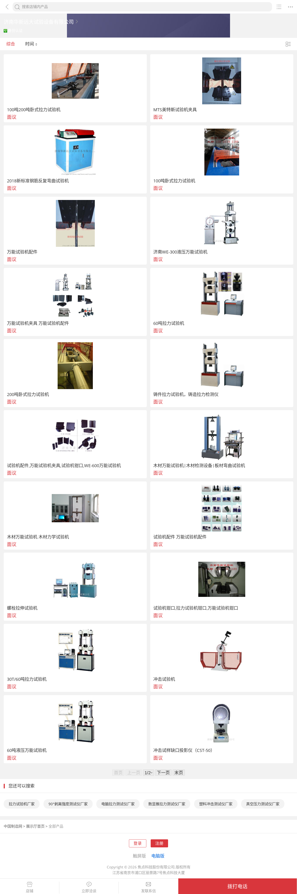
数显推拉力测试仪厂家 (166, 803)
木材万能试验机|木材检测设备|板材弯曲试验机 (199, 465)
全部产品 (55, 826)
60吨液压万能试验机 (27, 750)
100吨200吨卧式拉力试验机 (33, 109)
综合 (10, 44)
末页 (178, 773)
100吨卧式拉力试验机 (174, 180)
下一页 (163, 773)
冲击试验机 (164, 679)
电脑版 (157, 856)
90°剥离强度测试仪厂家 (68, 803)
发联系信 (148, 891)
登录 (137, 843)
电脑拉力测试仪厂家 (118, 803)
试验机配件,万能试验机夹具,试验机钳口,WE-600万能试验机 (64, 465)
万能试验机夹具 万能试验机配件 (38, 323)
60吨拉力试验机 (168, 323)
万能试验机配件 (22, 252)
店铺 (29, 891)
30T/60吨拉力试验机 (27, 679)
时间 (30, 44)
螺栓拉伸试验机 (22, 608)
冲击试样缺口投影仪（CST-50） (184, 750)
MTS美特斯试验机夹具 (175, 109)
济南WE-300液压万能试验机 (180, 252)
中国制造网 (13, 826)
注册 (159, 843)
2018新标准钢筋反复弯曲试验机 (38, 180)
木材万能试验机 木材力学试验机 (38, 537)
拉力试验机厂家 (22, 803)
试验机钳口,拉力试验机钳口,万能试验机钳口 (195, 608)
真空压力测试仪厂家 (262, 803)
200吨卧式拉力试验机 (28, 394)
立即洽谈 (89, 891)
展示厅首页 (35, 826)
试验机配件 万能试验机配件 (180, 537)
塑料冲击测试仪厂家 (215, 803)
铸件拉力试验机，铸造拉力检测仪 (186, 394)
